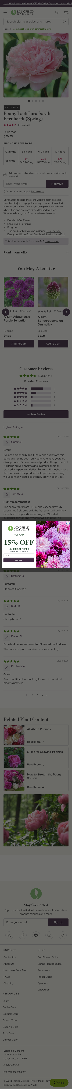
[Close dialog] (68, 523)
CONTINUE (18, 560)
